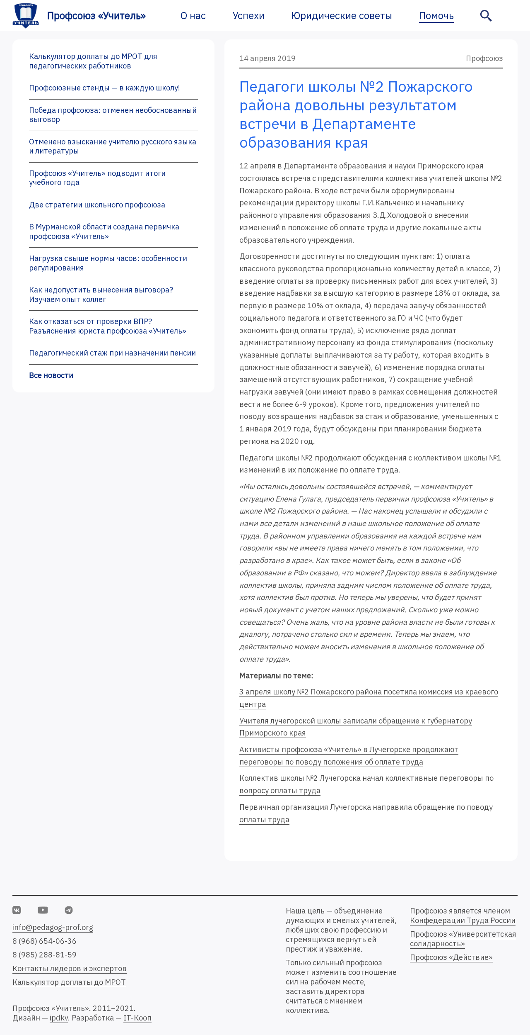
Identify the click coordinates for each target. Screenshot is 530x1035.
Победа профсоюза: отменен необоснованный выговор (113, 114)
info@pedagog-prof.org (52, 927)
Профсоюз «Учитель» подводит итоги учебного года (97, 178)
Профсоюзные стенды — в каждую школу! (104, 88)
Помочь (436, 15)
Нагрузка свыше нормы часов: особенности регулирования (108, 263)
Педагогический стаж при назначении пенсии (112, 353)
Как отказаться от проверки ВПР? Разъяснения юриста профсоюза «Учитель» (107, 326)
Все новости (51, 375)
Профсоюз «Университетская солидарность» (463, 938)
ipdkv (59, 1018)
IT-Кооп (137, 1018)
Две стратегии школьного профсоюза (97, 204)
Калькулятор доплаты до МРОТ (69, 982)
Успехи (249, 15)
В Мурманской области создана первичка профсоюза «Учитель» (104, 231)
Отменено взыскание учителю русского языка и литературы (112, 146)
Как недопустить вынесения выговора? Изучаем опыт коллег (101, 294)
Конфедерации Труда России (463, 920)
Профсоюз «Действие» (451, 957)
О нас (193, 15)
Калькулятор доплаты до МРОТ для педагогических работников (93, 61)
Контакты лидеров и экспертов (69, 968)
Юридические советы (341, 15)
